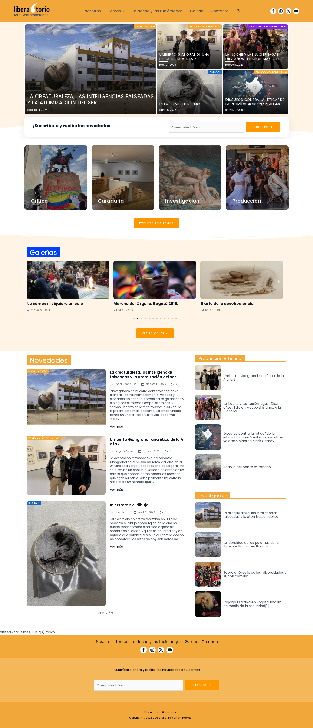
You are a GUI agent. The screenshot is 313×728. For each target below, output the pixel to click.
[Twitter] (161, 650)
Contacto (219, 11)
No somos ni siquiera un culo (55, 303)
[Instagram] (281, 11)
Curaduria (111, 201)
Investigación (182, 201)
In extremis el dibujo (129, 505)
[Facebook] (273, 11)
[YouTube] (296, 11)
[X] (288, 11)
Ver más (116, 426)
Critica (39, 201)
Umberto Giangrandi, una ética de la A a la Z (146, 441)
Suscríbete (263, 127)
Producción (246, 201)
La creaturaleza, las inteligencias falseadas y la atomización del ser (143, 374)
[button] (134, 318)
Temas (114, 11)
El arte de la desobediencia (227, 303)
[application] (123, 11)
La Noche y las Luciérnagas (157, 11)
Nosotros (93, 11)
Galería (197, 11)
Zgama (187, 717)
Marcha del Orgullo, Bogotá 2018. (145, 303)
